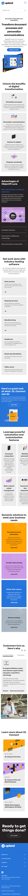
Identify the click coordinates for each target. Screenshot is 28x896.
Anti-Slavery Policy (5, 887)
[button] (25, 2)
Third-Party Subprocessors (15, 886)
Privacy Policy (4, 886)
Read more (5, 690)
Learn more (14, 405)
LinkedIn (2, 872)
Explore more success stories (17, 690)
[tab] (7, 656)
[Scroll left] (22, 650)
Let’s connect (14, 835)
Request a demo (14, 50)
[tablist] (12, 656)
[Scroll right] (25, 650)
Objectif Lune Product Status (7, 890)
